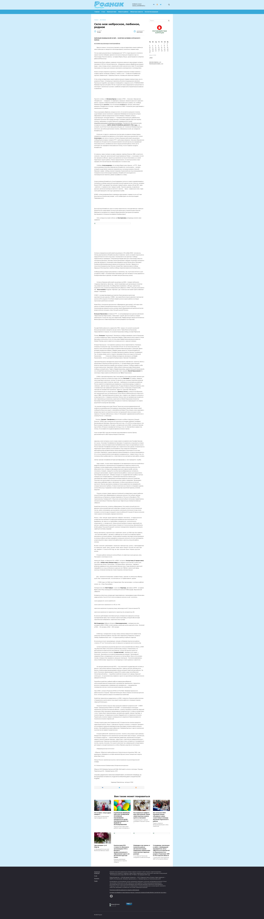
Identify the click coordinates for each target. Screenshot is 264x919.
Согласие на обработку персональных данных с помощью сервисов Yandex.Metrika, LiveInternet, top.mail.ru (138, 892)
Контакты (96, 878)
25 (153, 50)
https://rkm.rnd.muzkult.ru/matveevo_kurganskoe (108, 123)
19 (155, 49)
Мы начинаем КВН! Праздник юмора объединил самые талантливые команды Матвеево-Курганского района (161, 817)
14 (161, 47)
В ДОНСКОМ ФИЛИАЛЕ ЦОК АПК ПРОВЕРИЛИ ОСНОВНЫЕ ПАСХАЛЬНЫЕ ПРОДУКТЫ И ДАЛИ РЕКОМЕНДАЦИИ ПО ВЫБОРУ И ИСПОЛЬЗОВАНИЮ (122, 818)
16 (167, 47)
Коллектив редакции (151, 11)
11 (152, 47)
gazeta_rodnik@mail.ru (138, 5)
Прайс (96, 881)
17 (149, 49)
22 (164, 49)
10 (149, 47)
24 (150, 50)
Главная (97, 11)
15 (164, 47)
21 (161, 49)
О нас (103, 11)
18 (152, 49)
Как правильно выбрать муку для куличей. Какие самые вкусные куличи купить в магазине (141, 815)
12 (155, 47)
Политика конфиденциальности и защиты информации (124, 890)
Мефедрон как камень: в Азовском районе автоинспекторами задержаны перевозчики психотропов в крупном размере (141, 850)
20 (159, 49)
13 (158, 47)
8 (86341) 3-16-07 (136, 4)
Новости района (123, 11)
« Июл (151, 57)
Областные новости (136, 11)
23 (167, 49)
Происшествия (111, 11)
